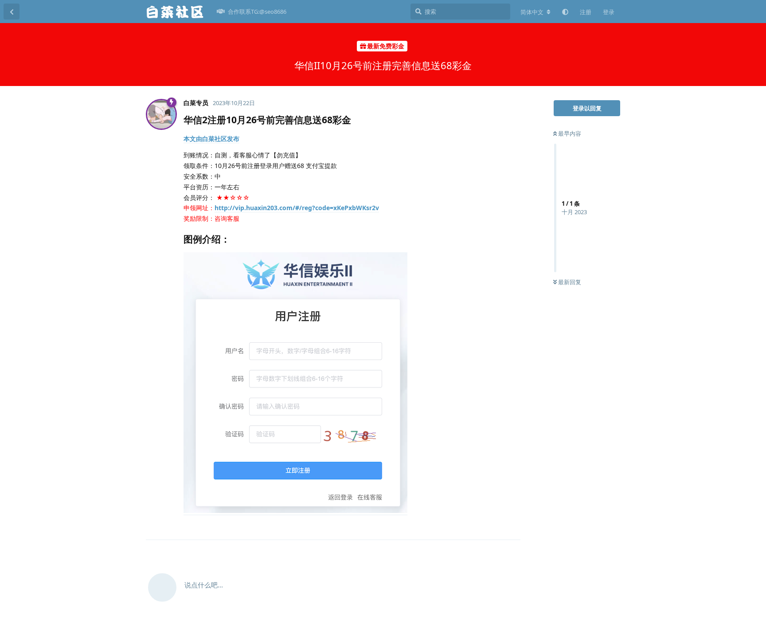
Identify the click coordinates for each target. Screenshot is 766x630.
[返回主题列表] (12, 12)
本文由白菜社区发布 (211, 138)
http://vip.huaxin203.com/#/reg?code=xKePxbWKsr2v (297, 207)
